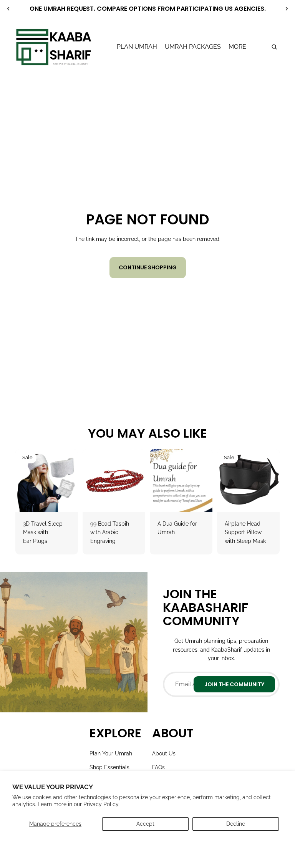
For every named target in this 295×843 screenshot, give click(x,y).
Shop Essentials (109, 767)
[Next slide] (286, 8)
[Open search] (274, 46)
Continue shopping (148, 267)
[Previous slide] (8, 8)
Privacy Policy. (101, 804)
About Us (164, 753)
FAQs (158, 767)
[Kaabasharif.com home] (53, 47)
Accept (145, 824)
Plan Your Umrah (110, 753)
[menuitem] (237, 47)
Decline (235, 824)
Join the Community (234, 684)
